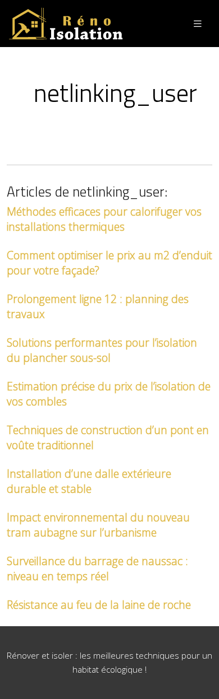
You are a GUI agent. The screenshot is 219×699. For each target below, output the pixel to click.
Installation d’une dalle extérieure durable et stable (89, 481)
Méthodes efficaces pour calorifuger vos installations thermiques (104, 219)
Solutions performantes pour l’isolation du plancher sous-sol (102, 350)
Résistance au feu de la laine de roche (99, 604)
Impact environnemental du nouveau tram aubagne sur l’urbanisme (98, 525)
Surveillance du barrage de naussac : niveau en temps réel (97, 568)
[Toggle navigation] (198, 23)
